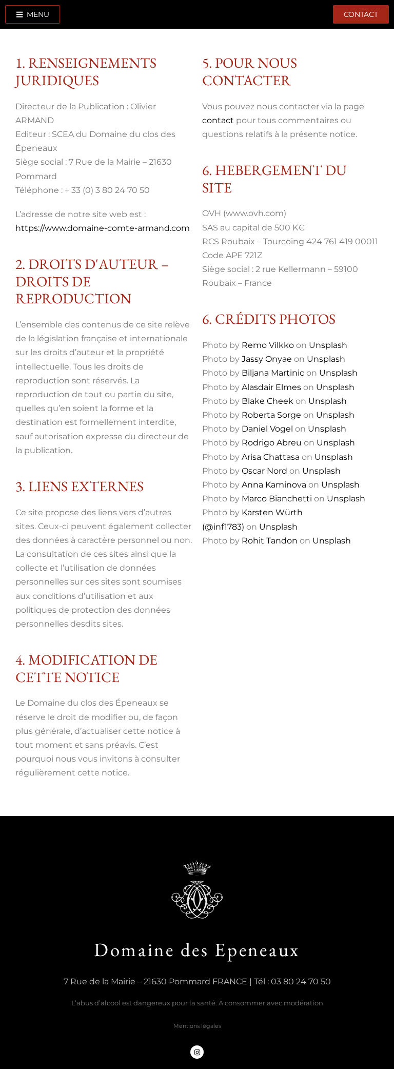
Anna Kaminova (274, 485)
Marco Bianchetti (277, 498)
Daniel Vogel (267, 429)
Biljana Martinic (273, 373)
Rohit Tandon (270, 541)
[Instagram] (197, 1052)
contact (218, 120)
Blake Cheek (267, 401)
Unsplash (328, 345)
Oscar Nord (264, 471)
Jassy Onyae (267, 359)
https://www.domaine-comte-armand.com (102, 228)
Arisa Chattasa (271, 457)
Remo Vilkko (268, 345)
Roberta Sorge (271, 415)
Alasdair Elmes (271, 387)
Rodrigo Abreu (272, 443)
